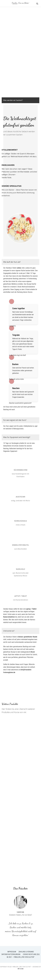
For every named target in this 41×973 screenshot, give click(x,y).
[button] (14, 100)
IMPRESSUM (11, 952)
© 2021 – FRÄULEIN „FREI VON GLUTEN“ (20, 957)
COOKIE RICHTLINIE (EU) (31, 954)
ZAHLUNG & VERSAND (26, 952)
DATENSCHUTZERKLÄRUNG (10, 954)
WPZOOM (20, 969)
